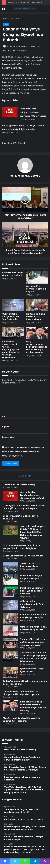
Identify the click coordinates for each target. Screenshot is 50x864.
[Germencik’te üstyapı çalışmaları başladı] (37, 277)
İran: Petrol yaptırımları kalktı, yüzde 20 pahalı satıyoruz (32, 591)
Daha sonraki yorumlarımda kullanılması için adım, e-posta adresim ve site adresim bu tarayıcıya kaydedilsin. (23, 451)
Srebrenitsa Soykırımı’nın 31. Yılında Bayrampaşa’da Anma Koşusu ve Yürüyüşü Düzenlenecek (10, 349)
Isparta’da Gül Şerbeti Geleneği (19, 484)
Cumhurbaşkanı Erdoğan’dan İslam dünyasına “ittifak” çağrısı (33, 112)
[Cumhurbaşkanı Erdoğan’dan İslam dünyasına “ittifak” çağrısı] (10, 112)
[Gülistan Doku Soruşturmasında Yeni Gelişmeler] (13, 305)
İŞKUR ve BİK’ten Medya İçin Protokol (32, 670)
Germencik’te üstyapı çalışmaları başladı (36, 289)
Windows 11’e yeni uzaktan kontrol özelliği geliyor (33, 628)
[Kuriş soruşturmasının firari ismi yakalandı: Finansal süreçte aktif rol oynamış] (37, 333)
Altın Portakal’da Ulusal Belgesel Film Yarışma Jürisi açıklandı (22, 719)
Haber (17, 18)
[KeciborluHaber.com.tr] (25, 8)
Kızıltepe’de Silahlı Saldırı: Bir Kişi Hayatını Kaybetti (35, 317)
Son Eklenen (25, 475)
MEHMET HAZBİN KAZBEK (17, 46)
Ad (4, 416)
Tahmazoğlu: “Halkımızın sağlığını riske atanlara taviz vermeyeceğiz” (32, 642)
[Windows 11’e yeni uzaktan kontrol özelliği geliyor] (10, 630)
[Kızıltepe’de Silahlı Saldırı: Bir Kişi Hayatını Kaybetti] (37, 305)
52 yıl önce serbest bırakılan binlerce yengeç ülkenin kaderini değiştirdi (21, 547)
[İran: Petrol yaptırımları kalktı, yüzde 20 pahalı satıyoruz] (10, 592)
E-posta (6, 427)
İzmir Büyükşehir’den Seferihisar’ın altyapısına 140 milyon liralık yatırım (21, 693)
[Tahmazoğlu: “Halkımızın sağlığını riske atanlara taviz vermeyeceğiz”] (10, 643)
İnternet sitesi (8, 437)
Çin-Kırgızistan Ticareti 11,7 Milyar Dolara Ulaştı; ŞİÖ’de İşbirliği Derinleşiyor (24, 507)
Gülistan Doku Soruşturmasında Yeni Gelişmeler (11, 317)
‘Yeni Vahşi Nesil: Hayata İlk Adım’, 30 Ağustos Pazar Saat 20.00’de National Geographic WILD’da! (32, 532)
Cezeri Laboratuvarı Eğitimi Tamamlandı (12, 274)
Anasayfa (9, 18)
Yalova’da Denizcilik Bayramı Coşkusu (30, 565)
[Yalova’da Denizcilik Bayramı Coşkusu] (10, 567)
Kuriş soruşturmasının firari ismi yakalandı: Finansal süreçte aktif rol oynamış (36, 347)
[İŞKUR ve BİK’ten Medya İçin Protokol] (10, 672)
